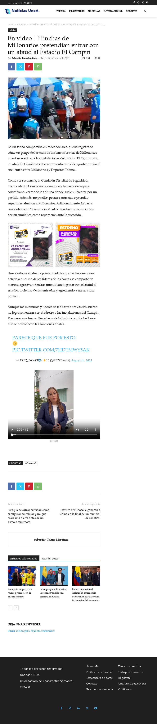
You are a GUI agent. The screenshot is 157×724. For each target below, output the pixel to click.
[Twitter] (143, 3)
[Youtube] (147, 3)
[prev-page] (10, 607)
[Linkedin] (78, 708)
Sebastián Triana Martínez (24, 58)
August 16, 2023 (81, 360)
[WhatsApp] (38, 66)
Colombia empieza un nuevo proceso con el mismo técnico (20, 592)
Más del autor (50, 558)
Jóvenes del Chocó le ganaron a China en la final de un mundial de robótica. (80, 514)
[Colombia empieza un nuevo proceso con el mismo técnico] (22, 576)
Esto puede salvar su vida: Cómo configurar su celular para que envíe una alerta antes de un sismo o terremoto (28, 516)
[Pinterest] (29, 66)
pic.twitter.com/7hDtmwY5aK (51, 350)
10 (99, 58)
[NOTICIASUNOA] (22, 11)
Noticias (21, 24)
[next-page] (16, 607)
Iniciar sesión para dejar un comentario (31, 630)
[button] (145, 11)
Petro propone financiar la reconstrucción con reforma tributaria (53, 592)
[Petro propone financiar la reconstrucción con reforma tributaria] (54, 576)
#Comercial (30, 463)
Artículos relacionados (23, 558)
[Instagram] (138, 3)
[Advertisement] (54, 448)
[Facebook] (134, 3)
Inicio (11, 24)
